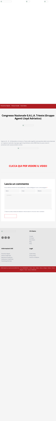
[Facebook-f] (2, 237)
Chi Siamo (31, 238)
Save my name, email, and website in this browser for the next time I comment (25, 211)
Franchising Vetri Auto (6, 261)
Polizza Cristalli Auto (6, 255)
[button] (54, 106)
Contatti (31, 236)
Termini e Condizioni (34, 257)
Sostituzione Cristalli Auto (7, 259)
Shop (30, 243)
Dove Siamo (32, 240)
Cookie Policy (32, 253)
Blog (30, 241)
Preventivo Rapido (5, 253)
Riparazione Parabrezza (6, 257)
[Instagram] (5, 237)
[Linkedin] (8, 237)
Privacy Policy (32, 255)
